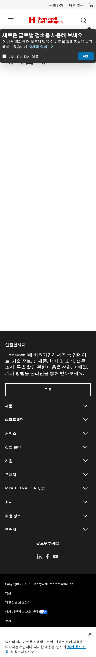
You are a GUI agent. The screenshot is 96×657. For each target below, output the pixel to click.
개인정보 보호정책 (17, 602)
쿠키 (8, 621)
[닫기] (89, 634)
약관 (8, 593)
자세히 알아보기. (42, 46)
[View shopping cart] (91, 5)
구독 (48, 389)
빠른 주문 (76, 5)
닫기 (86, 56)
